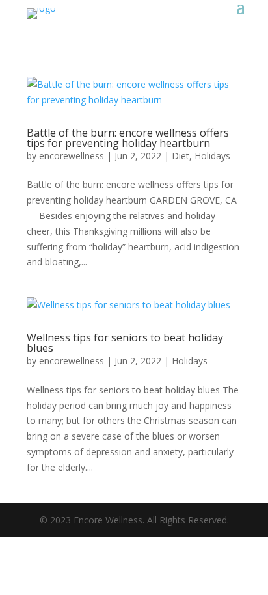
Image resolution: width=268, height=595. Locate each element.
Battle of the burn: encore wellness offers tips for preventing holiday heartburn (128, 138)
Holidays (212, 156)
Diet (180, 156)
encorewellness (71, 156)
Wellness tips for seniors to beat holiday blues (125, 342)
